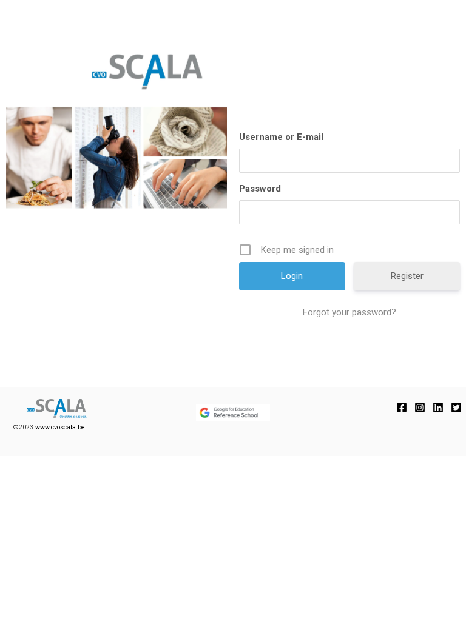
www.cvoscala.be (60, 427)
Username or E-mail (281, 137)
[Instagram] (419, 407)
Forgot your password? (349, 312)
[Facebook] (401, 407)
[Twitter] (456, 407)
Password (260, 188)
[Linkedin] (438, 407)
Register (407, 275)
